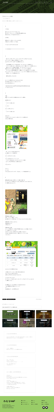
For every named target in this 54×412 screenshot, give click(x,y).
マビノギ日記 (45, 402)
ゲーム (33, 400)
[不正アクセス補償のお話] (46, 407)
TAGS (41, 2)
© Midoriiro (39, 299)
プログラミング (24, 402)
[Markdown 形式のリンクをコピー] (7, 21)
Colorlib (12, 407)
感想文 (44, 400)
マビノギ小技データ (6, 18)
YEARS (46, 2)
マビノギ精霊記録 (46, 404)
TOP (37, 2)
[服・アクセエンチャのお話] (43, 407)
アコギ (33, 402)
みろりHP (23, 400)
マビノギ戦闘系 (35, 404)
